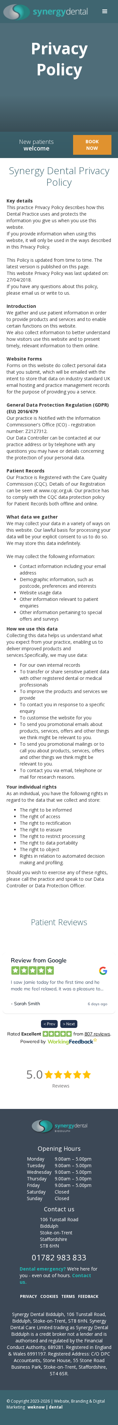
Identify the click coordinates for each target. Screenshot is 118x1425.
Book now (92, 144)
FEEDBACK (88, 1296)
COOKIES (49, 1296)
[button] (105, 11)
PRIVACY (28, 1296)
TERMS (68, 1296)
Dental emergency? (43, 1269)
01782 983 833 (59, 1257)
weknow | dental (45, 1407)
